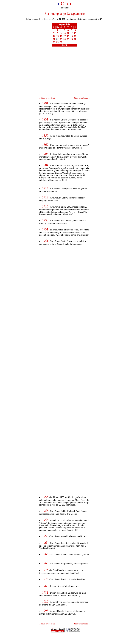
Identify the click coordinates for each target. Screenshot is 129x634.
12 (71, 33)
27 (75, 39)
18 (68, 36)
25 (68, 39)
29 (57, 42)
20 (75, 36)
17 (64, 36)
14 (54, 36)
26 (71, 39)
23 (61, 39)
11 (68, 33)
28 (54, 42)
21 (54, 39)
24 (64, 39)
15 (57, 36)
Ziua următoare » (82, 97)
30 (61, 42)
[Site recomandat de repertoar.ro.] (57, 632)
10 (64, 33)
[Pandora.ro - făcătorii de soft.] (73, 632)
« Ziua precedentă (47, 97)
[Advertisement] (64, 73)
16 (61, 36)
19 (71, 36)
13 (75, 33)
